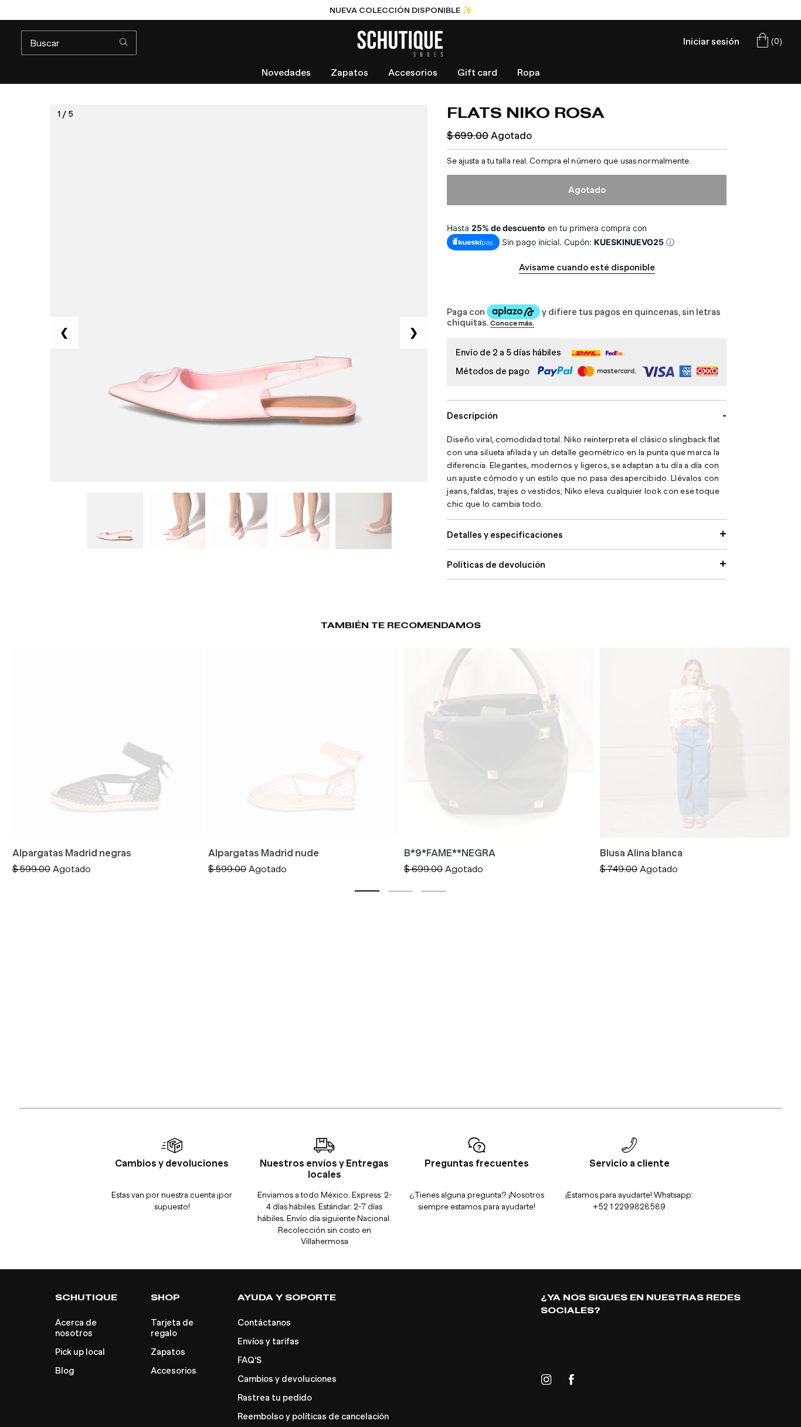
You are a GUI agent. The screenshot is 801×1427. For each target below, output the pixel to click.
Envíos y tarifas (268, 1341)
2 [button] (400, 891)
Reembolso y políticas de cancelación (313, 1416)
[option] (400, 10)
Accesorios (173, 1370)
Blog (64, 1370)
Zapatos (168, 1352)
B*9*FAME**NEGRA (449, 853)
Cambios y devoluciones (287, 1379)
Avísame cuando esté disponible (587, 267)
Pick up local (80, 1352)
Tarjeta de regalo (172, 1327)
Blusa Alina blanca (641, 853)
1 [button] (367, 890)
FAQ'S (249, 1360)
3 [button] (434, 891)
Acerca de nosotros (76, 1327)
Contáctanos (264, 1322)
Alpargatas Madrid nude (263, 853)
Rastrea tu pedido (274, 1397)
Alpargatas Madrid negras (71, 853)
